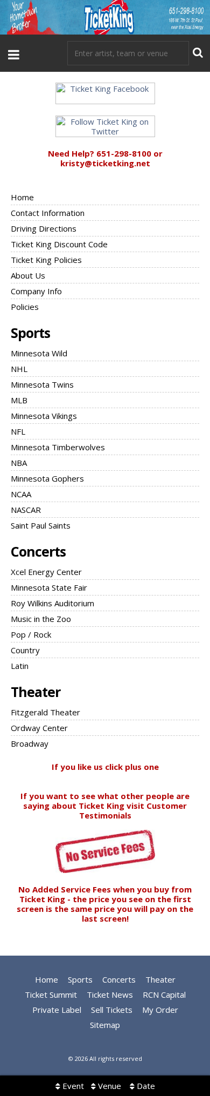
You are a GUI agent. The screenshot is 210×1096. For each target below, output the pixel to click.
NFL (18, 431)
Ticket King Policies (46, 259)
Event (72, 1085)
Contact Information (48, 212)
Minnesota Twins (42, 384)
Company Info (36, 291)
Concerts (38, 551)
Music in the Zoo (41, 618)
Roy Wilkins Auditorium (52, 603)
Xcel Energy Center (46, 571)
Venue (108, 1086)
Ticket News (110, 994)
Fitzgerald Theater (45, 712)
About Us (28, 275)
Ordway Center (39, 727)
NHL (19, 368)
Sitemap (105, 1024)
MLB (19, 400)
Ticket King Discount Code (59, 244)
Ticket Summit (51, 994)
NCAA (21, 494)
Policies (25, 306)
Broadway (29, 743)
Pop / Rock (31, 634)
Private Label (56, 1009)
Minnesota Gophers (47, 478)
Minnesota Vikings (44, 415)
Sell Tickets (111, 1009)
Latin (20, 665)
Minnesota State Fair (49, 587)
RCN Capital (164, 994)
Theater (35, 691)
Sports (30, 332)
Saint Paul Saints (41, 525)
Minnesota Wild (39, 353)
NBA (19, 462)
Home (22, 197)
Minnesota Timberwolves (58, 447)
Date (145, 1086)
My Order (160, 1009)
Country (25, 650)
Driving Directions (43, 228)
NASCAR (26, 509)
